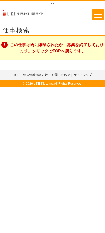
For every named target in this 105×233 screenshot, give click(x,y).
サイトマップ (83, 75)
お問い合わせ (60, 75)
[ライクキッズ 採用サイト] (25, 12)
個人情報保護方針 (35, 75)
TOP (16, 75)
